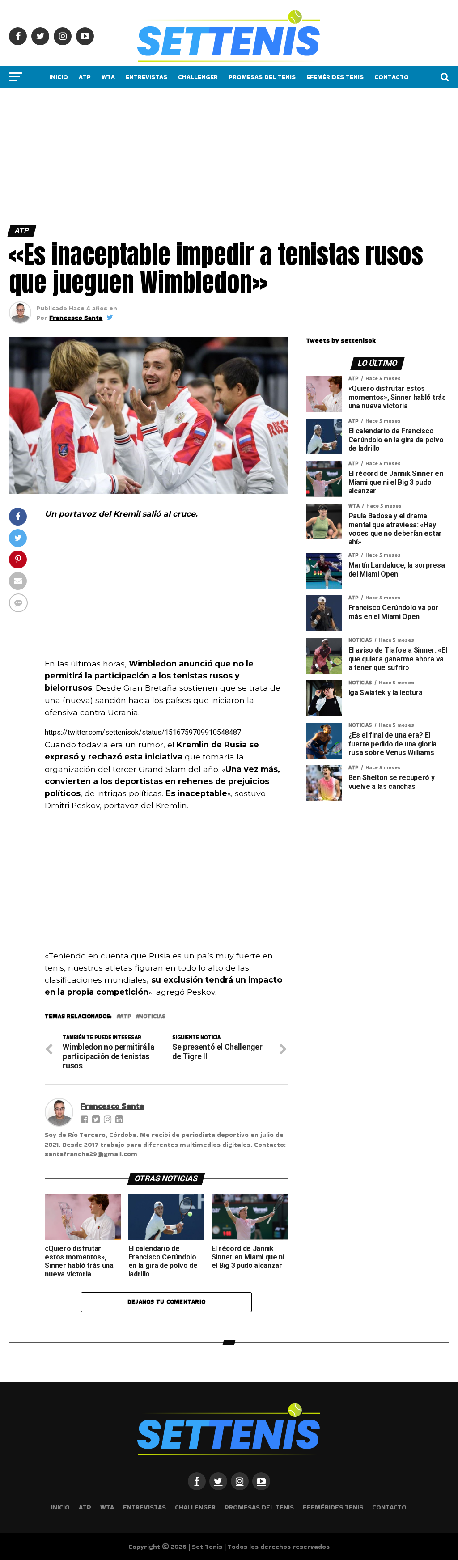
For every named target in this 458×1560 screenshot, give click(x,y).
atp (125, 1017)
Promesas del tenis (262, 76)
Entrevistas (146, 76)
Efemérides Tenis (335, 76)
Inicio (58, 76)
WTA (108, 76)
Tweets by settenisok (341, 340)
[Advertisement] (229, 154)
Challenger (198, 76)
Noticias (152, 1017)
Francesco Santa (75, 317)
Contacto (391, 76)
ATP (85, 76)
